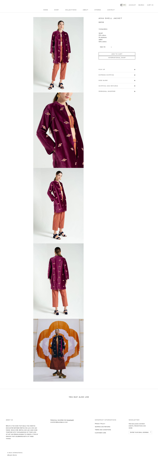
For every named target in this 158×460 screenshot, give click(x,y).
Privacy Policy (100, 423)
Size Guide (103, 80)
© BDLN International (15, 452)
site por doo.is (12, 455)
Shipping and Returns (102, 426)
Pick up (102, 69)
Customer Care (100, 432)
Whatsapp (70, 420)
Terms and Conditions (103, 429)
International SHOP (117, 57)
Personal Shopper (107, 91)
